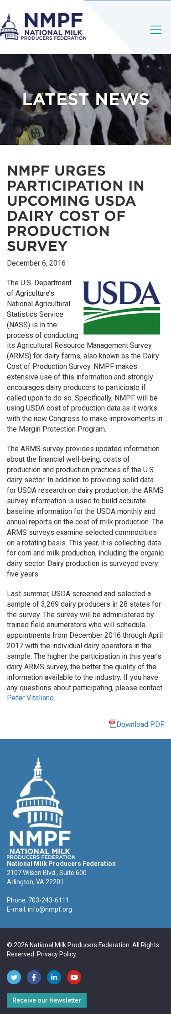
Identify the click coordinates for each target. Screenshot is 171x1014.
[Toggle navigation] (156, 37)
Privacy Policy (56, 954)
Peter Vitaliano (30, 698)
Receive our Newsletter (46, 1000)
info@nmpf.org (50, 909)
